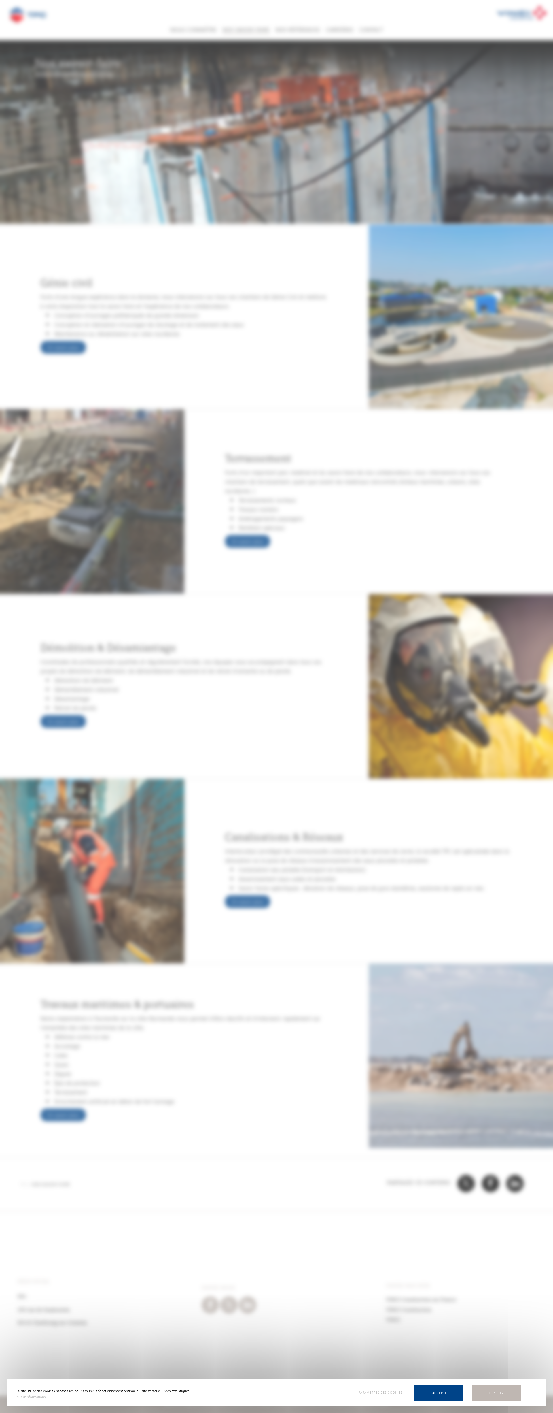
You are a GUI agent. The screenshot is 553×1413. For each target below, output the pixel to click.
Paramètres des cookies (380, 1392)
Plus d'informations (31, 1396)
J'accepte (439, 1392)
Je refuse (497, 1392)
